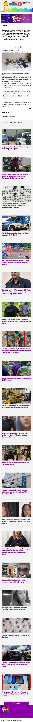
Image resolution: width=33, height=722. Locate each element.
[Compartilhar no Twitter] (15, 47)
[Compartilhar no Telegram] (21, 47)
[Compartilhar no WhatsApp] (18, 47)
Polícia (17, 50)
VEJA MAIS (16, 703)
